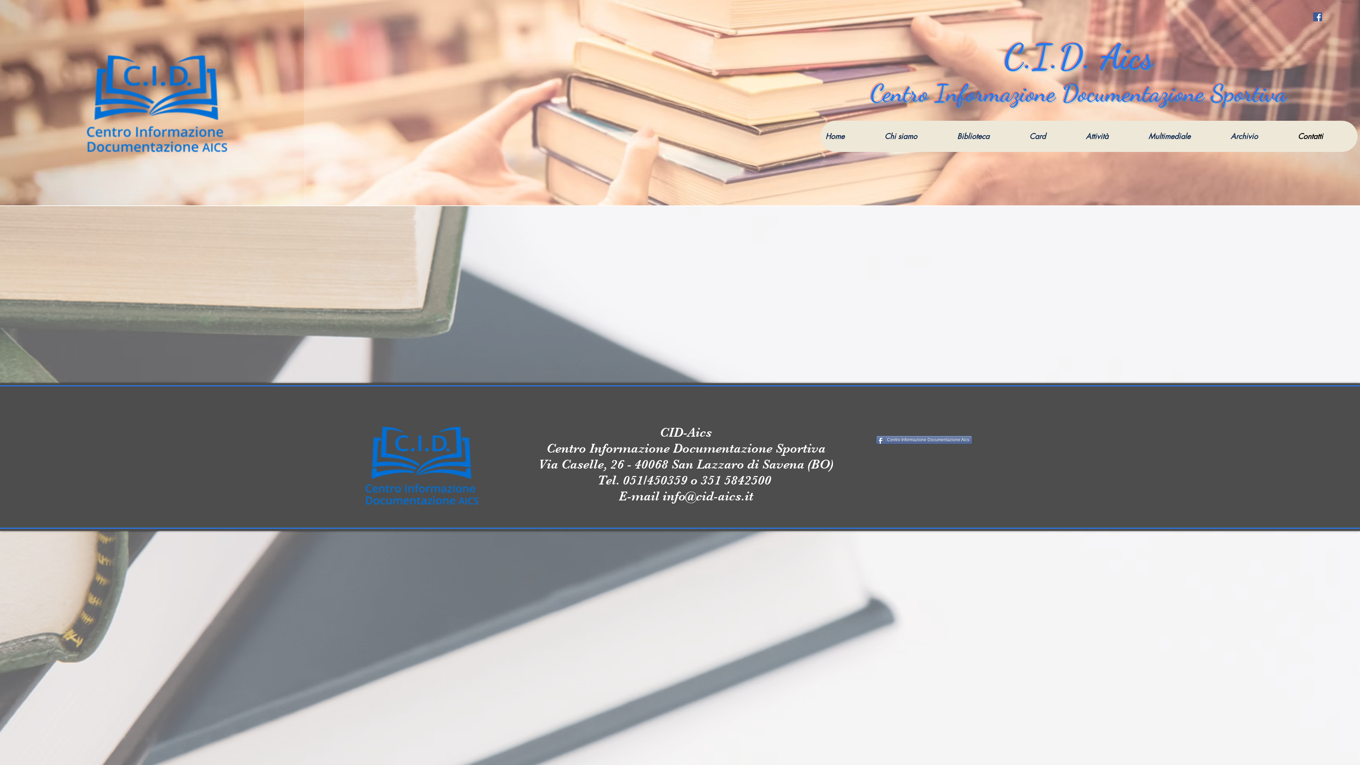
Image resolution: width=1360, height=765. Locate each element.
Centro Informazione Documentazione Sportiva (1078, 93)
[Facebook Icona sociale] (1317, 16)
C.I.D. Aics (1079, 56)
